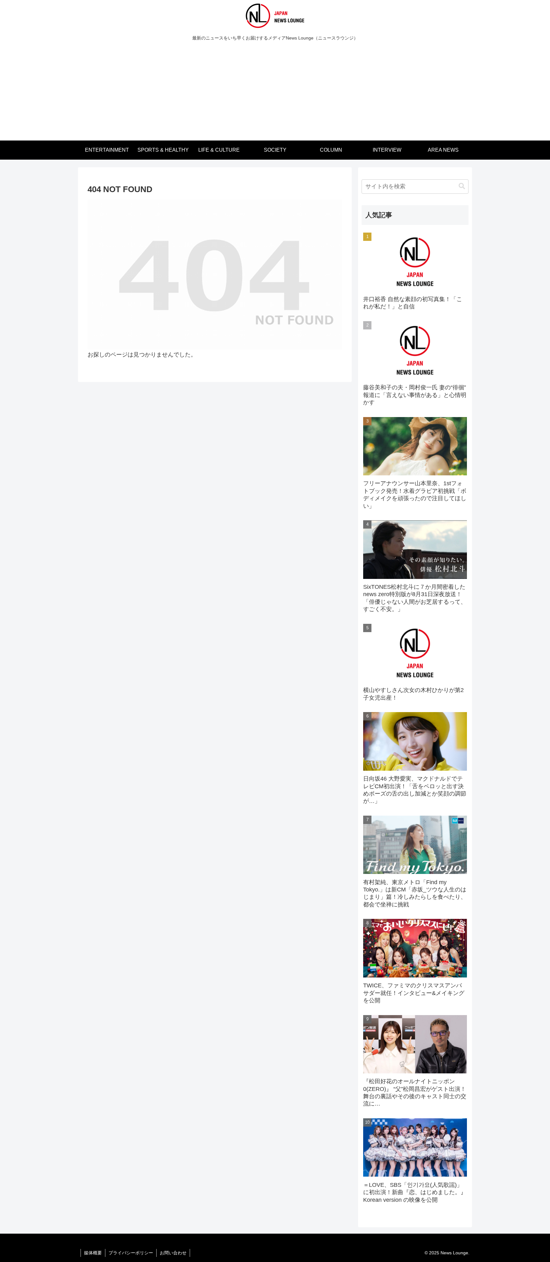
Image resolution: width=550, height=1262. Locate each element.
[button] (462, 186)
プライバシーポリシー (131, 1252)
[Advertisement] (275, 92)
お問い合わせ (173, 1252)
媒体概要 (93, 1252)
